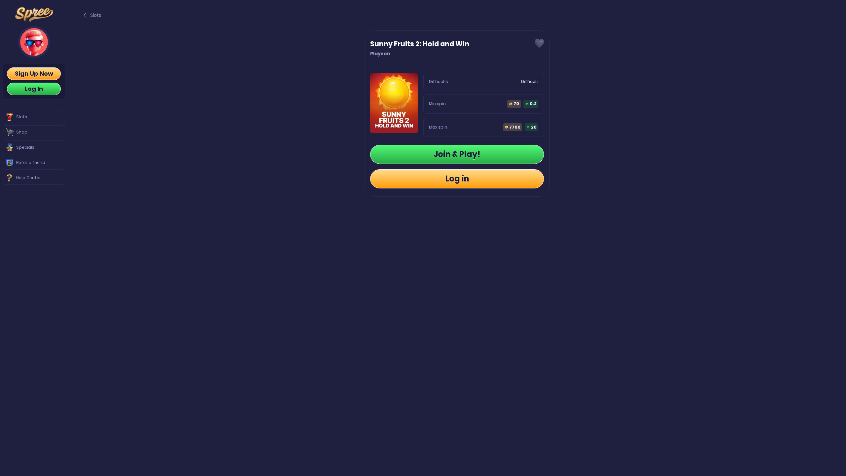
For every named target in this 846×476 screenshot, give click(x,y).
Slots (95, 15)
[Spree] (34, 14)
